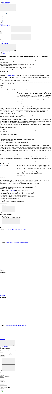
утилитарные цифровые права (10, 75)
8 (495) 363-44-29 (7, 51)
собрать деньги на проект (26, 112)
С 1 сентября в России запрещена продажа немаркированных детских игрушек (17, 255)
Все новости (2, 269)
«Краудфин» (13, 190)
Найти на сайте (2, 31)
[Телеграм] (2, 16)
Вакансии (4, 346)
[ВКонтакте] (2, 22)
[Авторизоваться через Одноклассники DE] (8, 361)
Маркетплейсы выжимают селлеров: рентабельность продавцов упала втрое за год (17, 242)
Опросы (7, 346)
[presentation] (1, 33)
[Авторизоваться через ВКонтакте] (8, 368)
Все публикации (2, 339)
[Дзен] (2, 18)
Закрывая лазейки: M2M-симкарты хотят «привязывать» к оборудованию (16, 325)
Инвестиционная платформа (6, 42)
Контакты (1, 346)
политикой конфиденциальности (33, 350)
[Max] (2, 21)
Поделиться (3, 205)
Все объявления (2, 295)
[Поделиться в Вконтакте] (8, 209)
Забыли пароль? (3, 355)
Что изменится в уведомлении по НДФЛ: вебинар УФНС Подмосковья (16, 229)
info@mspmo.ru (2, 51)
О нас (3, 41)
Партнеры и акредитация (5, 43)
